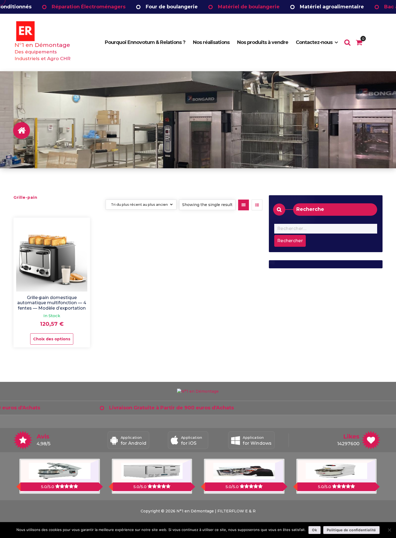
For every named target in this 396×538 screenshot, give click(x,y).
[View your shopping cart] (359, 42)
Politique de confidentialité (351, 530)
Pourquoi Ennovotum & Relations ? (145, 42)
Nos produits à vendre (262, 42)
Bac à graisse (370, 7)
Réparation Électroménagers (58, 7)
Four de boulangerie (141, 7)
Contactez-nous (314, 42)
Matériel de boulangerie (218, 7)
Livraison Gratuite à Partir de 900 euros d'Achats (141, 408)
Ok (314, 530)
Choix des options (51, 339)
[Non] (389, 530)
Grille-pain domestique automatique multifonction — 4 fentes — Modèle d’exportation (51, 302)
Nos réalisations (211, 42)
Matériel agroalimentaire (301, 7)
